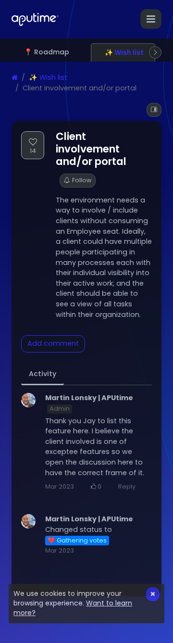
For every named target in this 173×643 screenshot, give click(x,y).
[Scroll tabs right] (155, 52)
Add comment (53, 343)
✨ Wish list (48, 77)
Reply (127, 486)
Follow (81, 180)
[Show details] (154, 110)
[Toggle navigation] (150, 19)
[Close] (153, 594)
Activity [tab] (42, 373)
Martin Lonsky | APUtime (89, 398)
